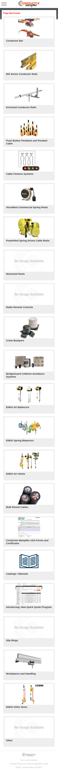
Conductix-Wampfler (34, 764)
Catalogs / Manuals (17, 574)
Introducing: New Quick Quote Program (29, 607)
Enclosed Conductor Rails (21, 107)
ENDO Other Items (16, 707)
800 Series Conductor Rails (21, 74)
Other (9, 740)
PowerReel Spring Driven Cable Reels (28, 240)
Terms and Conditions (29, 760)
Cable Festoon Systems (19, 174)
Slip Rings (12, 640)
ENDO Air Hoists (15, 474)
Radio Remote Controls (19, 307)
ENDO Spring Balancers (20, 440)
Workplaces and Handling (21, 673)
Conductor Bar (14, 40)
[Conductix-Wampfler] (29, 4)
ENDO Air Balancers (17, 407)
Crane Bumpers (15, 340)
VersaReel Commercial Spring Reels (27, 207)
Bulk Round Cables (17, 507)
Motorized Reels (15, 274)
